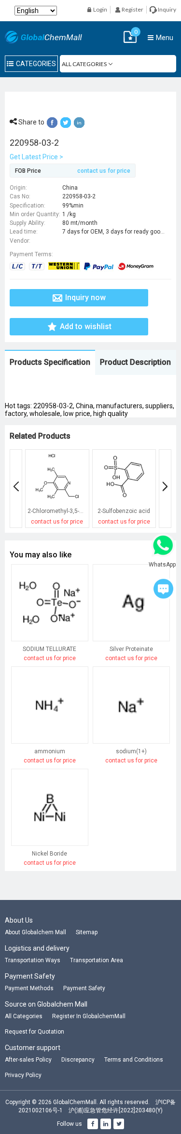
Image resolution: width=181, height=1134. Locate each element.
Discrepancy (78, 1059)
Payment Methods (29, 988)
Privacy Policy (23, 1075)
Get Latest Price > (36, 157)
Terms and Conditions (133, 1059)
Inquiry (166, 9)
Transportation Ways (32, 960)
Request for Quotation (34, 1031)
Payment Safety (84, 988)
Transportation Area (96, 960)
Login (99, 9)
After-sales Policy (28, 1059)
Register (132, 9)
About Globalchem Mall (35, 932)
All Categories (23, 1016)
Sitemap (86, 932)
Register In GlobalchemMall (88, 1016)
